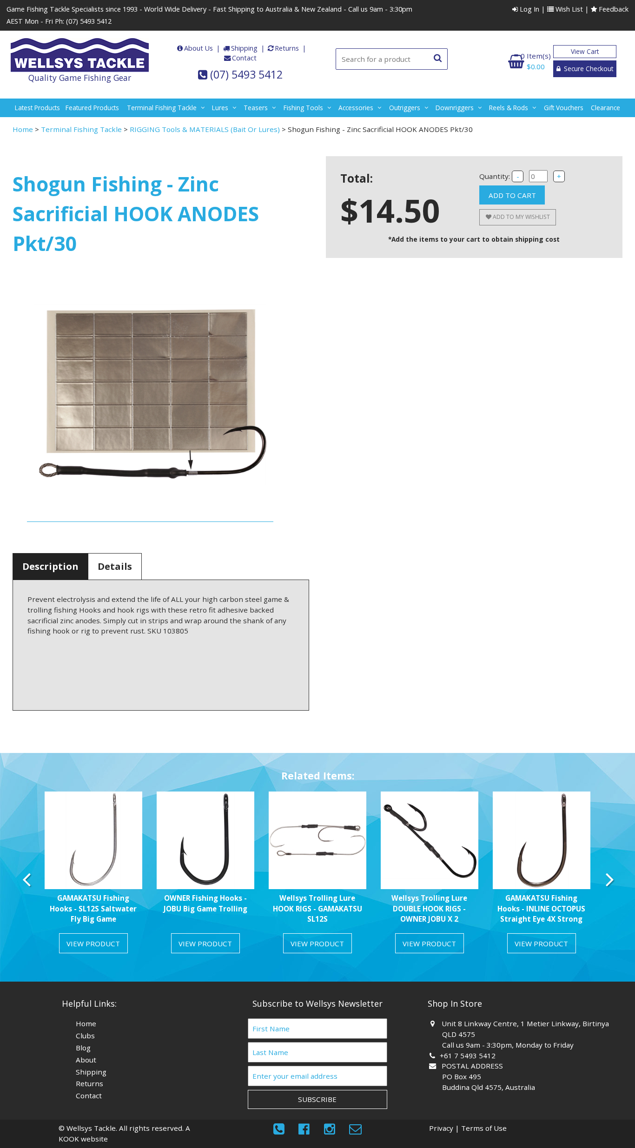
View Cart (585, 51)
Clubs (85, 1035)
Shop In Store (455, 1003)
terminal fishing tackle (162, 107)
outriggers (404, 107)
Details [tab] (115, 566)
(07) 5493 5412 (89, 21)
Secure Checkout (587, 68)
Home (23, 129)
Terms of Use (484, 1128)
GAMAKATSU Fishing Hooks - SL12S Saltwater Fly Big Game (93, 908)
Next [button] (608, 879)
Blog (83, 1047)
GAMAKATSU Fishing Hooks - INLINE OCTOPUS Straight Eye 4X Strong (541, 908)
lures (220, 107)
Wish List (568, 9)
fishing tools (303, 107)
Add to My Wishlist (520, 217)
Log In (528, 9)
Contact (244, 57)
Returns (287, 48)
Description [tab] (50, 566)
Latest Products (37, 107)
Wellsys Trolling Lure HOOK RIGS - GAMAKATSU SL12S (317, 908)
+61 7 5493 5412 (469, 1055)
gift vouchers (563, 107)
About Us (198, 48)
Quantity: (495, 176)
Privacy (441, 1128)
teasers (256, 107)
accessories (355, 107)
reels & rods (508, 107)
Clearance (605, 107)
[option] (93, 876)
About (86, 1059)
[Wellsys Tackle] (80, 55)
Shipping (244, 48)
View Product (93, 943)
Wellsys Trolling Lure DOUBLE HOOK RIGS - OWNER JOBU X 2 (429, 908)
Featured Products (92, 107)
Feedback (612, 9)
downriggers (455, 107)
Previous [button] (26, 879)
